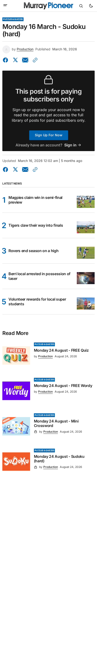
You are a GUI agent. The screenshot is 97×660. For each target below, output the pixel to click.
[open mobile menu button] (5, 5)
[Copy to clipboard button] (34, 60)
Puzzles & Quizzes (13, 19)
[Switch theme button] (91, 6)
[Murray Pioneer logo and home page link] (48, 6)
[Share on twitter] (15, 60)
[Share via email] (25, 60)
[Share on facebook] (6, 60)
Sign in (70, 145)
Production (25, 49)
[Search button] (81, 6)
